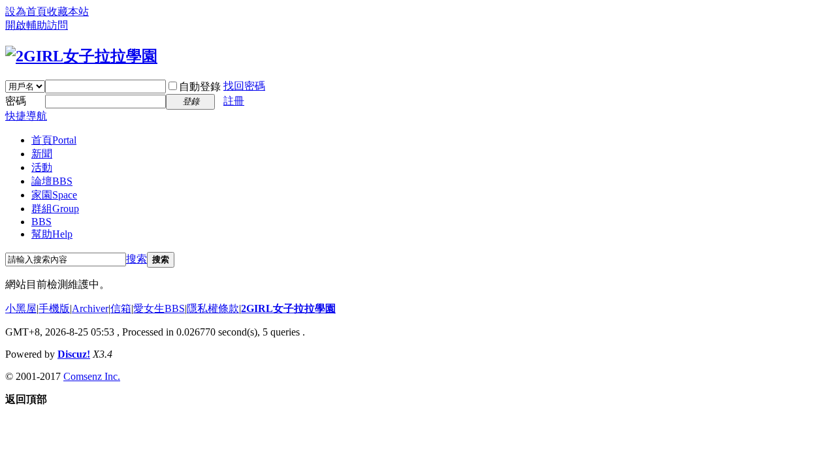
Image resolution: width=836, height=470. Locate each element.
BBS (41, 221)
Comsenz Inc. (91, 376)
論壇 (51, 181)
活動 (41, 167)
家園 (54, 194)
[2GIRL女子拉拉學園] (81, 56)
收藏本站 (68, 11)
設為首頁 (26, 11)
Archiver (90, 308)
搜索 (136, 258)
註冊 (233, 100)
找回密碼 (244, 85)
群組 (55, 208)
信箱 (120, 308)
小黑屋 (21, 308)
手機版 (54, 308)
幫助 (51, 234)
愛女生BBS (159, 308)
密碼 (15, 100)
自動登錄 (200, 86)
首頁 (53, 140)
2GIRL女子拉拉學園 (288, 308)
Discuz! (73, 354)
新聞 (41, 153)
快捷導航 (26, 115)
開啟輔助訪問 (36, 25)
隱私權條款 (213, 308)
